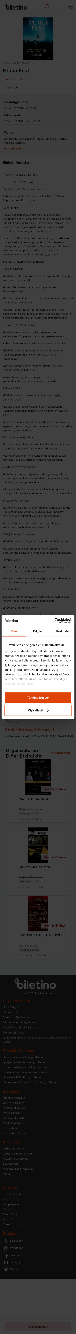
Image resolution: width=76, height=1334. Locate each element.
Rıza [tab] (14, 631)
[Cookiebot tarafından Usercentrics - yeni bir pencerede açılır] (55, 620)
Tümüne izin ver (38, 697)
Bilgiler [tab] (38, 631)
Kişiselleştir (36, 710)
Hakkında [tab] (62, 631)
